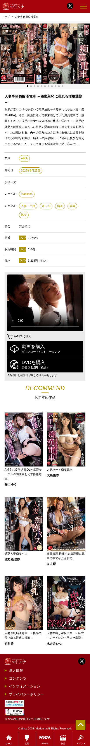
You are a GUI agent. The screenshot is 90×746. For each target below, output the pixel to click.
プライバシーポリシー (26, 694)
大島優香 (53, 475)
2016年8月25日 (30, 170)
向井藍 (51, 563)
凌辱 (72, 206)
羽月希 (9, 643)
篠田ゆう (11, 484)
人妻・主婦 (28, 206)
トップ (6, 16)
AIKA (24, 158)
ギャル (46, 206)
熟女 (24, 214)
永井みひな (54, 643)
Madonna (27, 193)
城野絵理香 (12, 559)
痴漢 (60, 206)
